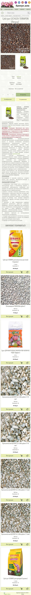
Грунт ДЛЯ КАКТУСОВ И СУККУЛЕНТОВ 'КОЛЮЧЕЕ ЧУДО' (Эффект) (16, 352)
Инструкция (9, 272)
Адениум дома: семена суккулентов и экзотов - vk (19, 2)
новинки (22, 9)
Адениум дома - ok (29, 2)
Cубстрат (19, 76)
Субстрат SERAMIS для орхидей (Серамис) (15, 578)
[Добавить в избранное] (8, 99)
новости (28, 9)
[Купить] (21, 272)
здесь (9, 126)
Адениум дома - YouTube (22, 2)
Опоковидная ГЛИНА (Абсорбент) (15, 306)
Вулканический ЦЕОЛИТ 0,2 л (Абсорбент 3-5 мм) (15, 534)
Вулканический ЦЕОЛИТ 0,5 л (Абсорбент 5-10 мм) (15, 444)
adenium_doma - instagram (15, 2)
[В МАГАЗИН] (11, 6)
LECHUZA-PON (16, 153)
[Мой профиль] (1, 9)
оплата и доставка (8, 9)
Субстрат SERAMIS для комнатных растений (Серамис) (15, 261)
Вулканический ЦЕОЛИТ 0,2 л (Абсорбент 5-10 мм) (15, 398)
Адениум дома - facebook (26, 2)
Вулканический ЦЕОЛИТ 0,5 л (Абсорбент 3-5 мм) (15, 490)
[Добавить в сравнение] (23, 99)
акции (16, 9)
